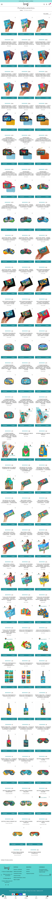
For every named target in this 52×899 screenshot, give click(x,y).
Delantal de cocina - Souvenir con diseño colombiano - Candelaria (9, 501)
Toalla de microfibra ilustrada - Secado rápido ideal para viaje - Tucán (9, 598)
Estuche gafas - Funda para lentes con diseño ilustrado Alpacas (9, 239)
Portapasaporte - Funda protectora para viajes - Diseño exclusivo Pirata (26, 107)
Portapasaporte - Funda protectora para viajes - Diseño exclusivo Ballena (9, 43)
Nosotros (28, 871)
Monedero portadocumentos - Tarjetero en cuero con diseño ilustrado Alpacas (43, 139)
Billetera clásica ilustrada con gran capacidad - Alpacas (9, 533)
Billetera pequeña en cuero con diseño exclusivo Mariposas (43, 302)
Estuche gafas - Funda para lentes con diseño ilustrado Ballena (43, 239)
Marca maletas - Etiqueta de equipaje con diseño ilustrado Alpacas (26, 728)
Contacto (28, 869)
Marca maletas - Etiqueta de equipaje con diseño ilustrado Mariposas (9, 728)
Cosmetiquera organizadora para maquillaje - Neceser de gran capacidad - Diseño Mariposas (9, 401)
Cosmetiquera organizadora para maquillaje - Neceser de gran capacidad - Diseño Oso (9, 367)
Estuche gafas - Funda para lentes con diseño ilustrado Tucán (26, 270)
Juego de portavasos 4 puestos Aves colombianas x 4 (9, 664)
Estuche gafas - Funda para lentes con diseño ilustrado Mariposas (9, 270)
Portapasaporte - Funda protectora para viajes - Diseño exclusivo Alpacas (26, 43)
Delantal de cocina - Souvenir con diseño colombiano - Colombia (43, 468)
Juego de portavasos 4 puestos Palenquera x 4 (43, 630)
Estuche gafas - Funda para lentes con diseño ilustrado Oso (26, 239)
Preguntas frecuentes (30, 873)
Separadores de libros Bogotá (26, 434)
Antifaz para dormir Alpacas (26, 822)
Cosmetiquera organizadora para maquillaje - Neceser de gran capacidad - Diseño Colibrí (9, 435)
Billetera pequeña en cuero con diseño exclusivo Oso (43, 270)
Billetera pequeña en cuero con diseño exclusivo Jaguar (25, 334)
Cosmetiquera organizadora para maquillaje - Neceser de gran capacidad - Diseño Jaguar (43, 401)
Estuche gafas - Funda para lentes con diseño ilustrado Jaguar (43, 206)
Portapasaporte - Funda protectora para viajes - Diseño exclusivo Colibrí (9, 107)
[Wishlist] (15, 18)
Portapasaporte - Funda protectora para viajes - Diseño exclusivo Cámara (26, 75)
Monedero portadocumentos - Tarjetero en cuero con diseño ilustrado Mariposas (26, 140)
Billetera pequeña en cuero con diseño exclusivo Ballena (8, 334)
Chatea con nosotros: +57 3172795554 (7, 875)
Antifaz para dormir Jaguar (43, 791)
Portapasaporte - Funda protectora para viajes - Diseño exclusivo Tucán (43, 107)
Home (21, 10)
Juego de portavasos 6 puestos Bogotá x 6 (9, 695)
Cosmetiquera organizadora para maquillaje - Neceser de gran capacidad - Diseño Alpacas (43, 367)
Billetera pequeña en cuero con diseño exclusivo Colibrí (43, 334)
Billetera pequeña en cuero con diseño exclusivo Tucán (8, 302)
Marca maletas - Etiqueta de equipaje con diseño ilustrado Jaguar (43, 728)
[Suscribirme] (49, 874)
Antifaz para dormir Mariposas (9, 791)
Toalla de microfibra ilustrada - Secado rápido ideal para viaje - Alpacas (43, 565)
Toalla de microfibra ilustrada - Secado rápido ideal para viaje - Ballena (9, 631)
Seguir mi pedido (17, 879)
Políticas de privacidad (17, 871)
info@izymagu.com (7, 878)
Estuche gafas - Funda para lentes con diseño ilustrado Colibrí (26, 206)
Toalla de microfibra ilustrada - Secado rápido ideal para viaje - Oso (26, 598)
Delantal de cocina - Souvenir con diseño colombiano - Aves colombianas (26, 469)
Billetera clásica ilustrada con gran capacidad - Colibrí (9, 565)
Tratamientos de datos (18, 873)
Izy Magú (25, 890)
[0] (49, 4)
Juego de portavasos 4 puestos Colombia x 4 (26, 630)
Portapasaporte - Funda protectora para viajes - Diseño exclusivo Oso (43, 43)
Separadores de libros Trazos (43, 434)
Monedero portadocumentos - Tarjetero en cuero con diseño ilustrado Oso (43, 173)
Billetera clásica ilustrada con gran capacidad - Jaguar (43, 533)
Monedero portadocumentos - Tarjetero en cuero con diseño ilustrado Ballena (9, 140)
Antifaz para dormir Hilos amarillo (17, 852)
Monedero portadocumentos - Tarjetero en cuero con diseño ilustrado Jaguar (9, 173)
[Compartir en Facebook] (5, 884)
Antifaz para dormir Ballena (26, 791)
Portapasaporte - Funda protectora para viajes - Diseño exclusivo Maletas (9, 75)
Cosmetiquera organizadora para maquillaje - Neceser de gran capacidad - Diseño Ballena (26, 401)
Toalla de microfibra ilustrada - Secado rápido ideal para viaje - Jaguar (26, 565)
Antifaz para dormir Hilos (43, 822)
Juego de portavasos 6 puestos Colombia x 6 (26, 695)
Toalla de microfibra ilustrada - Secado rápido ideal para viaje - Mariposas (43, 598)
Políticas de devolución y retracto (19, 877)
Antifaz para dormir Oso (9, 821)
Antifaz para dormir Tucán (43, 759)
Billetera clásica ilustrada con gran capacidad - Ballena (26, 533)
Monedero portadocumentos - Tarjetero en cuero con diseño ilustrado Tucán (25, 173)
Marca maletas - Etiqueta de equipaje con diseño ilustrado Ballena (43, 696)
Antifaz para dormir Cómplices (34, 852)
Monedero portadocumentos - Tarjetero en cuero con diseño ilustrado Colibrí (9, 206)
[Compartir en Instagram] (8, 884)
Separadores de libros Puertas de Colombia (9, 468)
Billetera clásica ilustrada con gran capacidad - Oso (26, 501)
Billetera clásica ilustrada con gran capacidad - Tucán (43, 501)
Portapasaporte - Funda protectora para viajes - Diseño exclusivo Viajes (43, 75)
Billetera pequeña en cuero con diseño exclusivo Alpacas (25, 302)
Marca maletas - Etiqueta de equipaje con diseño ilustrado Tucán (9, 760)
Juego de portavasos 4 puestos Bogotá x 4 (43, 663)
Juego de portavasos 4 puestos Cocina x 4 (26, 663)
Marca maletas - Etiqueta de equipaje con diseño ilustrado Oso (26, 760)
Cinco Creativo (33, 890)
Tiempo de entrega (17, 875)
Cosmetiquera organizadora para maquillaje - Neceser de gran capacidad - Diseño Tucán (26, 367)
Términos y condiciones (18, 869)
